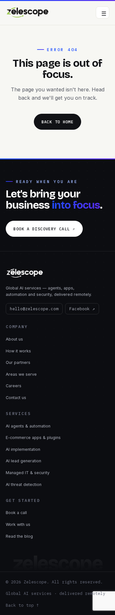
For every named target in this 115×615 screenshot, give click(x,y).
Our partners (18, 362)
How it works (18, 351)
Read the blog (19, 536)
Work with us (18, 524)
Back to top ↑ (22, 605)
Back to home (58, 121)
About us (14, 339)
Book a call (16, 512)
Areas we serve (21, 374)
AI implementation (23, 449)
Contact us (16, 397)
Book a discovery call (44, 228)
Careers (13, 385)
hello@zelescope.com (34, 308)
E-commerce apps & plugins (33, 437)
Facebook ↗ (82, 308)
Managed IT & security (28, 472)
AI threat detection (24, 484)
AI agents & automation (28, 426)
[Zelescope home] (28, 12)
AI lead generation (23, 460)
